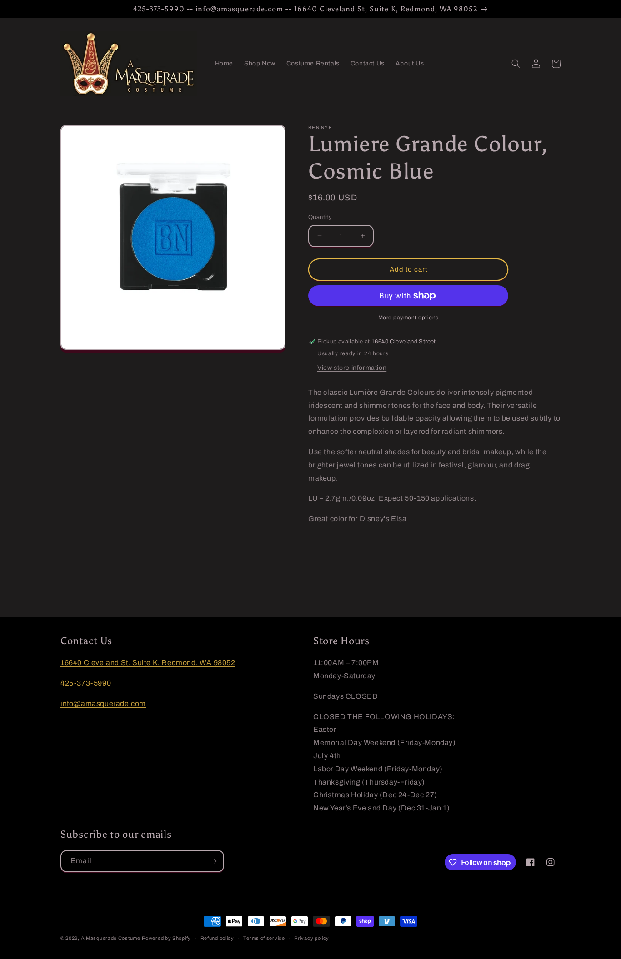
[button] (516, 64)
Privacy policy (311, 938)
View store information (351, 367)
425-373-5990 (85, 683)
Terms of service (264, 938)
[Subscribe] (213, 861)
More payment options (408, 317)
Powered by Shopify (166, 938)
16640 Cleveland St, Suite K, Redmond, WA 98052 (147, 662)
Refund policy (217, 938)
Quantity (320, 217)
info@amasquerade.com (103, 703)
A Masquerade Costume (110, 938)
